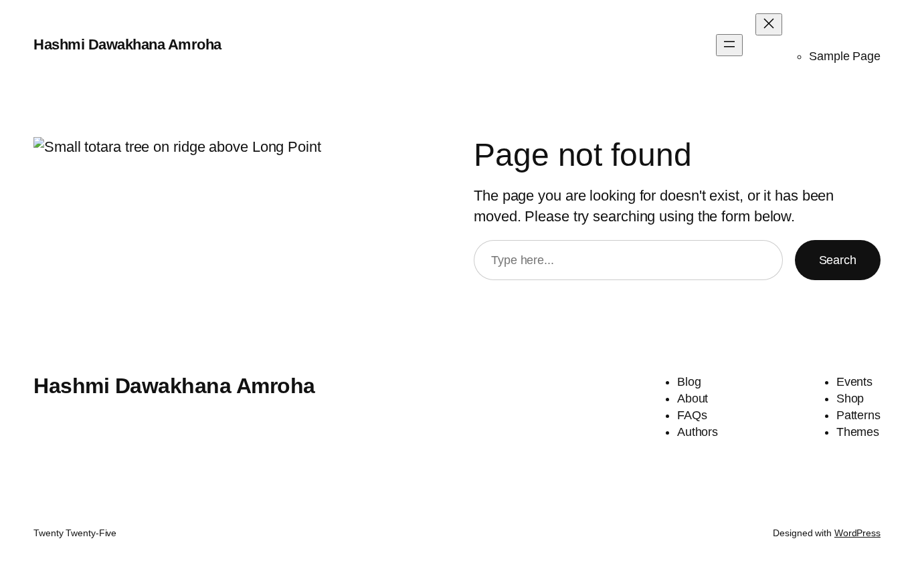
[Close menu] (768, 24)
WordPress (857, 533)
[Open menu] (729, 45)
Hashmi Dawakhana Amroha (127, 44)
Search (837, 260)
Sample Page (845, 56)
